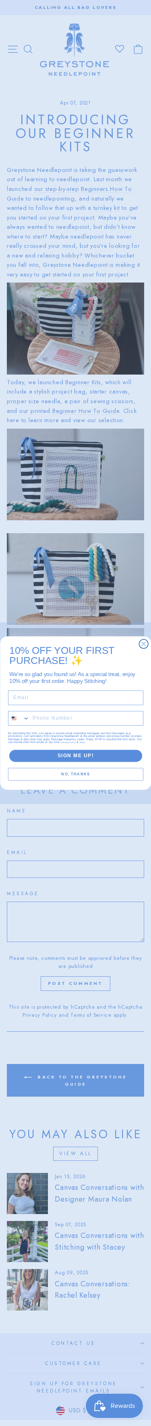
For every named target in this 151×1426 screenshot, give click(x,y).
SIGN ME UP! (75, 755)
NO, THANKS (75, 774)
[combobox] (18, 718)
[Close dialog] (143, 644)
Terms (82, 742)
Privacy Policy (68, 742)
